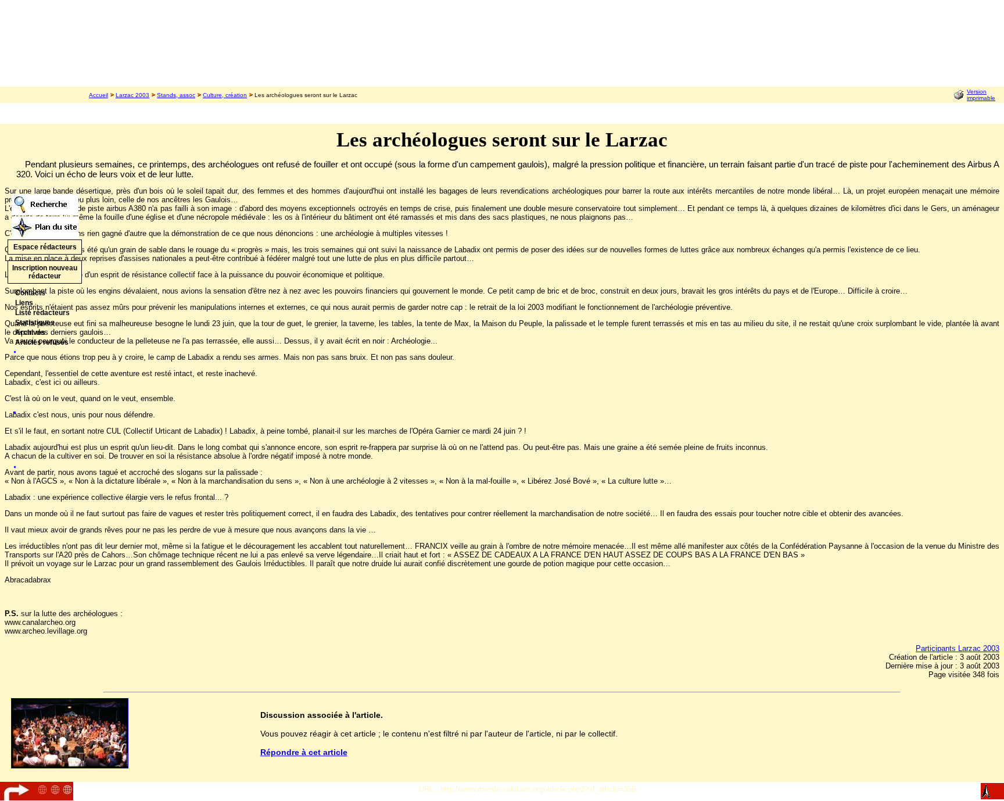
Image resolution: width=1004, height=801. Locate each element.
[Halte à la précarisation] (15, 465)
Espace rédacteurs (45, 247)
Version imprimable (981, 94)
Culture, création (225, 95)
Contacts (30, 293)
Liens (24, 303)
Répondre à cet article (303, 752)
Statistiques (35, 323)
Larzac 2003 (132, 95)
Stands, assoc (176, 95)
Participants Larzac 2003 (957, 648)
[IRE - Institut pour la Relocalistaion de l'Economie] (15, 410)
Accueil (98, 95)
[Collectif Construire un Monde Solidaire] (15, 350)
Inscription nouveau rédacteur (44, 272)
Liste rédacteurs (42, 313)
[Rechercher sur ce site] (45, 201)
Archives (30, 332)
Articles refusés (42, 342)
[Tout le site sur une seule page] (45, 225)
